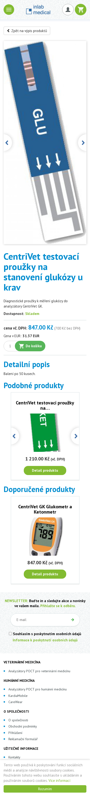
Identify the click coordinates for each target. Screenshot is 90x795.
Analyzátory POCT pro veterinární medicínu (39, 671)
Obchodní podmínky (22, 726)
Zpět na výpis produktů (28, 30)
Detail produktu (45, 470)
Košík (80, 9)
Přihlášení (15, 733)
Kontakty (14, 757)
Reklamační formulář (23, 739)
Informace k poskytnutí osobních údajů (45, 640)
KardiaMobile (18, 696)
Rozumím (45, 789)
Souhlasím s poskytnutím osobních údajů (46, 634)
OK (73, 619)
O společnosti (18, 720)
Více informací (59, 780)
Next (82, 142)
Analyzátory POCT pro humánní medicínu (37, 689)
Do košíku (34, 346)
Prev (8, 142)
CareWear (15, 702)
